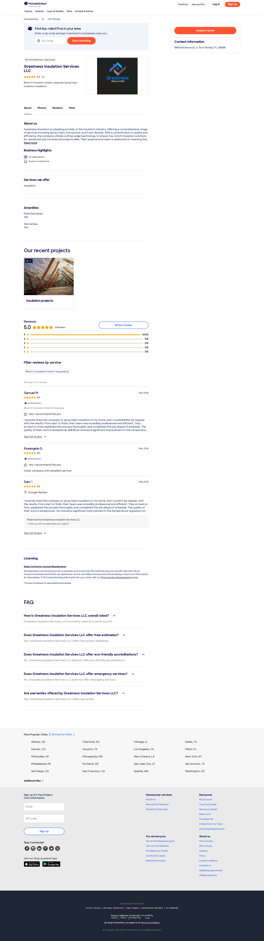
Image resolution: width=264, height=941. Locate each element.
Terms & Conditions (150, 922)
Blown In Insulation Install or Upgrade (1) (47, 371)
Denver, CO (38, 749)
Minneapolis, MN (92, 756)
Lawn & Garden (55, 11)
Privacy (114, 916)
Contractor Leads (155, 855)
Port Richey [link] (54, 19)
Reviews (57, 108)
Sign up (44, 831)
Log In (216, 4)
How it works (206, 841)
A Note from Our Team (211, 824)
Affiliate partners (208, 875)
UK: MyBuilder (172, 908)
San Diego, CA (40, 771)
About (27, 108)
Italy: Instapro (133, 908)
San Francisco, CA (93, 771)
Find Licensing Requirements (116, 577)
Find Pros (151, 799)
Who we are (205, 846)
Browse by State (62, 734)
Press (202, 855)
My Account (205, 799)
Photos (42, 108)
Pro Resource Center (157, 850)
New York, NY (193, 756)
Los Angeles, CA (144, 749)
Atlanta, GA (38, 741)
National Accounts (156, 860)
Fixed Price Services (156, 809)
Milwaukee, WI (40, 756)
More (69, 11)
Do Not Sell (134, 916)
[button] (49, 283)
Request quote (205, 30)
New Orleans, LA (144, 756)
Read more (30, 143)
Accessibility (147, 916)
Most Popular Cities (36, 734)
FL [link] (43, 19)
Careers (203, 850)
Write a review (123, 325)
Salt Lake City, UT (144, 763)
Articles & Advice (84, 11)
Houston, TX (89, 749)
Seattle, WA (141, 771)
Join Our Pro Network (157, 846)
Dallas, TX (191, 741)
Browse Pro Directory (157, 804)
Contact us (205, 865)
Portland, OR (90, 763)
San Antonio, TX (195, 763)
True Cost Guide (207, 804)
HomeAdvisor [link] (31, 19)
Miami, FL (191, 749)
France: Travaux (93, 908)
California (123, 916)
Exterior (39, 11)
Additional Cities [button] (32, 780)
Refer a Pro (205, 814)
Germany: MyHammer (113, 908)
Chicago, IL (141, 741)
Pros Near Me (206, 819)
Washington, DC (195, 771)
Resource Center (208, 809)
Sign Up (232, 4)
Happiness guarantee (210, 870)
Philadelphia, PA (41, 763)
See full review (33, 436)
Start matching (81, 40)
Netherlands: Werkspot (152, 908)
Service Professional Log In (160, 841)
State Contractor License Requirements (45, 566)
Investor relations (208, 860)
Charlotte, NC (91, 741)
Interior (28, 11)
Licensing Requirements (212, 828)
